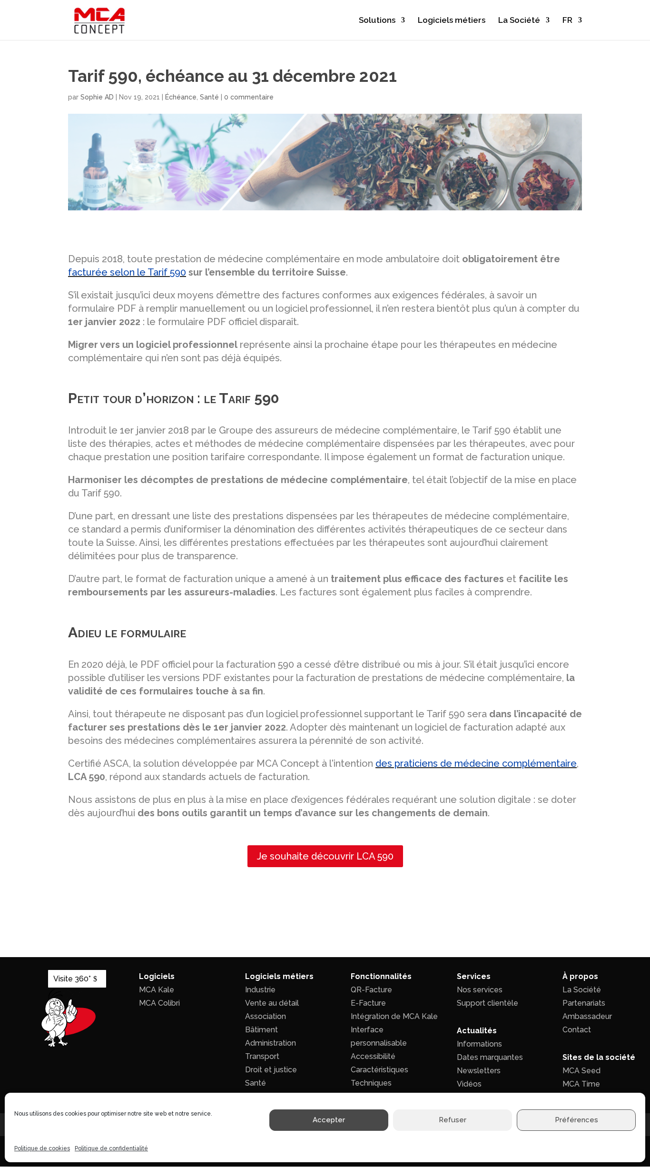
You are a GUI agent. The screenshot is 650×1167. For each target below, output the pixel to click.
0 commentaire (249, 97)
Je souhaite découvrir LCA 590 (325, 856)
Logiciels (157, 976)
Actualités (477, 1030)
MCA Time (581, 1083)
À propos (580, 976)
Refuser (452, 1120)
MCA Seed (581, 1070)
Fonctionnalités (381, 976)
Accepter (329, 1120)
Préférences (576, 1120)
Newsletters (479, 1070)
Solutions (377, 21)
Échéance (181, 97)
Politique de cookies (42, 1148)
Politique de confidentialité (111, 1148)
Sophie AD (97, 97)
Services (474, 976)
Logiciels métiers (451, 21)
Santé (209, 97)
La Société (519, 21)
